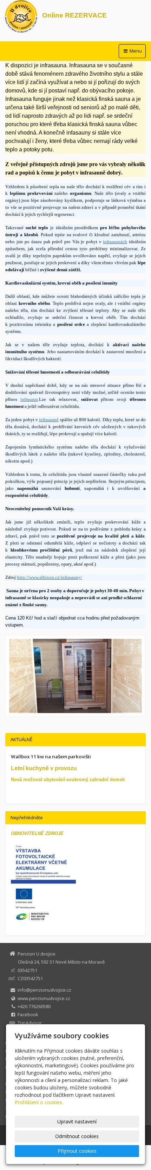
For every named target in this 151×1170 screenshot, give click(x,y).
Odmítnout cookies (77, 1136)
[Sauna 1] (75, 676)
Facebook (28, 1014)
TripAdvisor (30, 1023)
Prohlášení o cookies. (39, 1102)
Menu (135, 51)
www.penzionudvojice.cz (44, 998)
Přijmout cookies (77, 1151)
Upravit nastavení (77, 1121)
